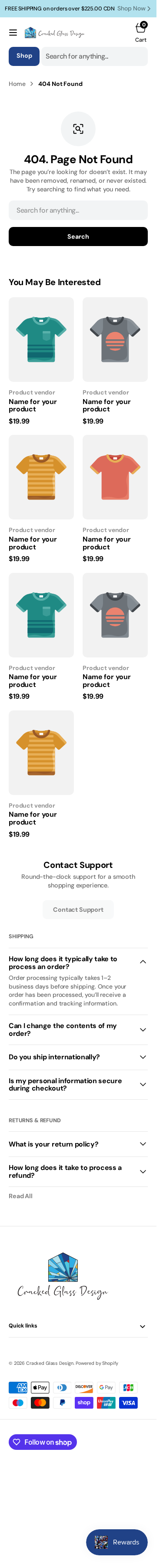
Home (17, 84)
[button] (13, 32)
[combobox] (94, 56)
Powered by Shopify (97, 1363)
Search (78, 236)
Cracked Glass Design (49, 1363)
